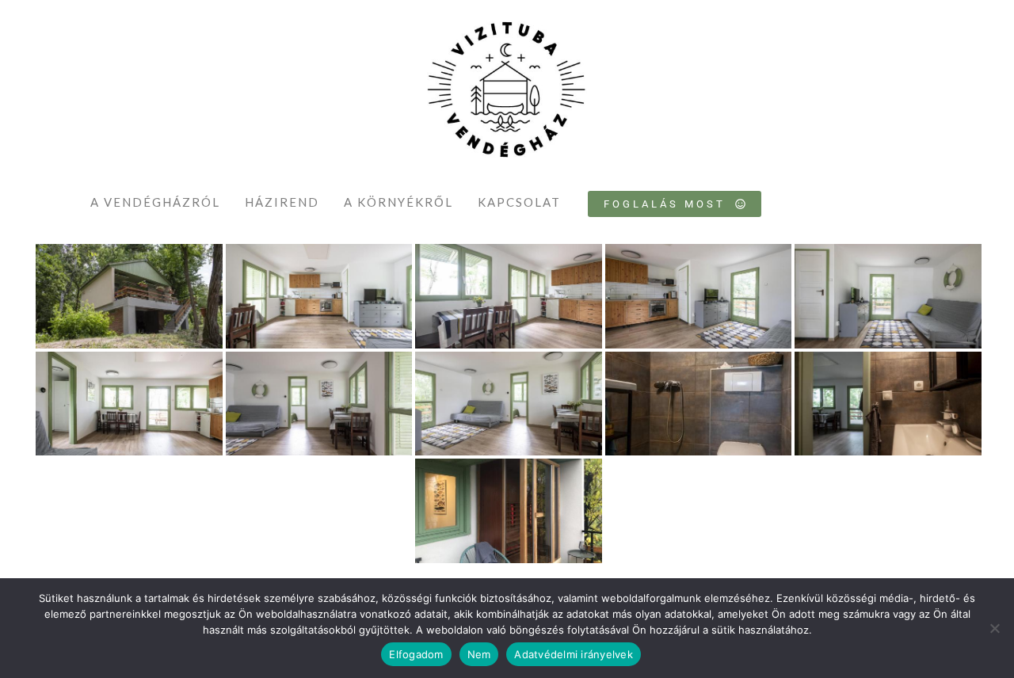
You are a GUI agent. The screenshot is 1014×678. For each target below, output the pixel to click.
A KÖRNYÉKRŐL (398, 202)
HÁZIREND (282, 202)
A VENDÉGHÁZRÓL (155, 202)
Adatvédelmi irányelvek (573, 654)
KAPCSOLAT (519, 202)
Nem (479, 654)
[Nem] (994, 628)
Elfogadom (416, 654)
